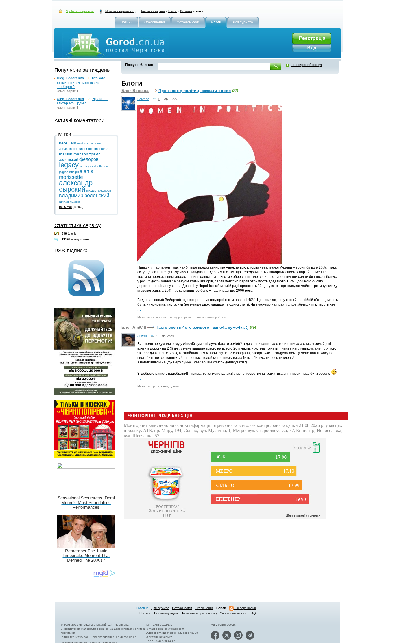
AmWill (142, 335)
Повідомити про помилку (199, 613)
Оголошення (204, 608)
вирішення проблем (211, 317)
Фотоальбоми (182, 608)
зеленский (68, 159)
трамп (95, 154)
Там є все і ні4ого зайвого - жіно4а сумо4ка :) (202, 327)
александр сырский (76, 186)
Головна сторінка (153, 11)
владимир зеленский (84, 196)
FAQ (253, 613)
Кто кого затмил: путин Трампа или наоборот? (81, 82)
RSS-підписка (71, 250)
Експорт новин (245, 608)
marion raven (86, 143)
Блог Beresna (135, 90)
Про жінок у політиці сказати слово (194, 90)
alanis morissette (76, 174)
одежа (174, 386)
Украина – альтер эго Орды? (82, 101)
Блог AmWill (133, 327)
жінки (150, 317)
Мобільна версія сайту (120, 11)
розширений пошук (306, 65)
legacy (69, 165)
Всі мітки (186, 11)
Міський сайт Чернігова (112, 624)
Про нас (145, 613)
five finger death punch (95, 166)
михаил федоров (98, 190)
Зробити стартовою (80, 11)
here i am (67, 143)
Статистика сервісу (77, 225)
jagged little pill (69, 172)
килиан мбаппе (69, 201)
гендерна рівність (182, 317)
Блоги (172, 11)
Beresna (143, 99)
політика (162, 317)
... (139, 309)
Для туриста (160, 608)
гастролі (153, 386)
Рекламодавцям (166, 613)
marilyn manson (73, 154)
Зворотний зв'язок (233, 613)
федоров (89, 159)
